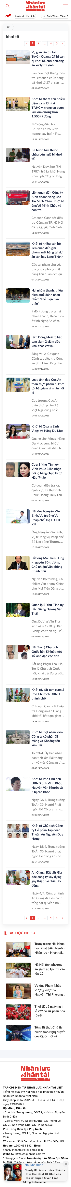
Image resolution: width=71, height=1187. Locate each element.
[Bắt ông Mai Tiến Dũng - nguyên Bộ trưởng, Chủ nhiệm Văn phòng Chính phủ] (18, 563)
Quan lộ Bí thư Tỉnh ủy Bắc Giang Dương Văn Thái (48, 609)
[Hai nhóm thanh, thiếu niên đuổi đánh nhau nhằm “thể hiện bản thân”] (18, 295)
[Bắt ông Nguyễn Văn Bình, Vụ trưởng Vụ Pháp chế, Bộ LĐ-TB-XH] (18, 516)
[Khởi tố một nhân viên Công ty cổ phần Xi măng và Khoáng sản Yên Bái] (18, 737)
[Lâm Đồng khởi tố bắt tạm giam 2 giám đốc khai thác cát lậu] (18, 342)
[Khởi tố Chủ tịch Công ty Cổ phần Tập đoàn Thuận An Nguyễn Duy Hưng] (18, 831)
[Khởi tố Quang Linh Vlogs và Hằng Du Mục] (18, 431)
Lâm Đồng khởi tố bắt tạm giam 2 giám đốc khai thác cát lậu (47, 342)
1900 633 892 (23, 1145)
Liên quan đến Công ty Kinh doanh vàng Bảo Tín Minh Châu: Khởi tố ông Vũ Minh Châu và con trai (48, 201)
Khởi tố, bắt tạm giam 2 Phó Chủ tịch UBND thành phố (48, 694)
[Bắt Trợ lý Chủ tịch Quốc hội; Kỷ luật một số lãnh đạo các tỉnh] (18, 652)
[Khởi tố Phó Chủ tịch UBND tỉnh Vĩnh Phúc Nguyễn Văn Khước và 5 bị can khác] (18, 784)
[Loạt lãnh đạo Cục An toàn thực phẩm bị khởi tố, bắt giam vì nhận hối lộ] (18, 385)
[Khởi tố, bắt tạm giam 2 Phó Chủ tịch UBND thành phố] (18, 695)
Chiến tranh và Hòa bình (18, 16)
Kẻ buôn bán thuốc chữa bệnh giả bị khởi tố (47, 154)
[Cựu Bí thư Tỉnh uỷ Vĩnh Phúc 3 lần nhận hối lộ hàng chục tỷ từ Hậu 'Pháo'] (18, 469)
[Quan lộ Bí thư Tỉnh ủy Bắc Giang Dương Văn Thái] (18, 610)
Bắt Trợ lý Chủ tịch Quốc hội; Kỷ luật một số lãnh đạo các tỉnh (47, 652)
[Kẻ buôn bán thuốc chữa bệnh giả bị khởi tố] (18, 155)
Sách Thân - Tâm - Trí (55, 16)
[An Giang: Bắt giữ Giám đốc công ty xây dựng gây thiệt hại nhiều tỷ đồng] (18, 877)
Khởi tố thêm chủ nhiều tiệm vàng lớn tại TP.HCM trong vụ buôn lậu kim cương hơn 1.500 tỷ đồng (48, 108)
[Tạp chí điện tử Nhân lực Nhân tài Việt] (35, 6)
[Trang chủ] (7, 27)
